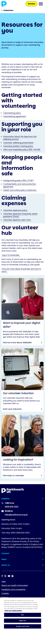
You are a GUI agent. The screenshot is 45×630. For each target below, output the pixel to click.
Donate (31, 3)
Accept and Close (22, 626)
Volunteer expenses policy (15, 210)
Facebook (2, 576)
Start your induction (22, 380)
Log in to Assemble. (11, 255)
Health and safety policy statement (20, 190)
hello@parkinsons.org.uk (16, 514)
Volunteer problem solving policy (18, 146)
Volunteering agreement (14, 116)
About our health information (14, 585)
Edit (22, 615)
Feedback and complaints (13, 589)
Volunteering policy (12, 113)
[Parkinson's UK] (4, 4)
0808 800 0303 (11, 506)
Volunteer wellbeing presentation (18, 142)
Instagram (12, 576)
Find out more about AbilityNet (22, 311)
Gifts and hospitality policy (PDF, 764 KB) (21, 149)
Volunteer (8, 10)
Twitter (5, 576)
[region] (22, 613)
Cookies (5, 593)
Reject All (22, 621)
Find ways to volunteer (22, 446)
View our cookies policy (13, 611)
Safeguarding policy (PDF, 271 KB (17, 180)
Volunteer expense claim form (17, 220)
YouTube (9, 576)
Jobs (3, 581)
